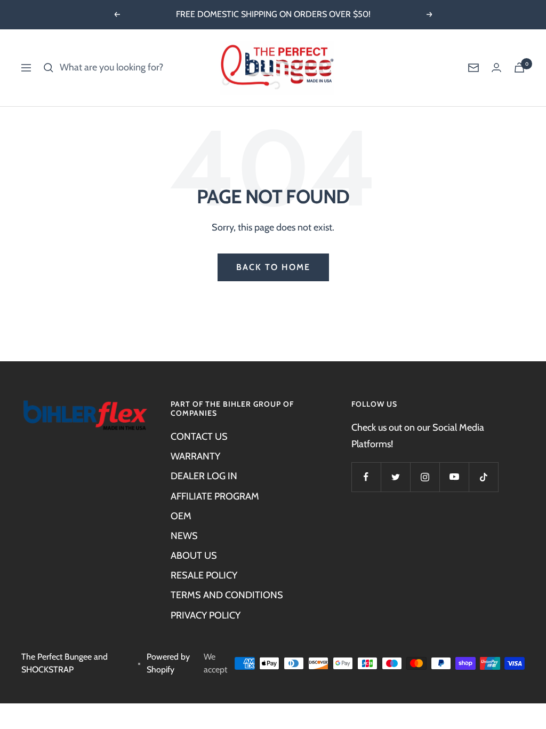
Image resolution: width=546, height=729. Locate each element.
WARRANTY (195, 456)
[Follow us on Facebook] (366, 477)
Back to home (273, 267)
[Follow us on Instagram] (424, 477)
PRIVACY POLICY (205, 615)
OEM (181, 516)
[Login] (496, 67)
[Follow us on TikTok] (483, 477)
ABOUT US (194, 555)
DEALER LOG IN (204, 476)
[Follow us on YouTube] (454, 477)
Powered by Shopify (168, 663)
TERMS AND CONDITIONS (227, 595)
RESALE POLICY (204, 575)
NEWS (184, 536)
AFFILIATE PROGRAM (215, 496)
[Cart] (519, 67)
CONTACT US (199, 436)
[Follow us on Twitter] (395, 477)
